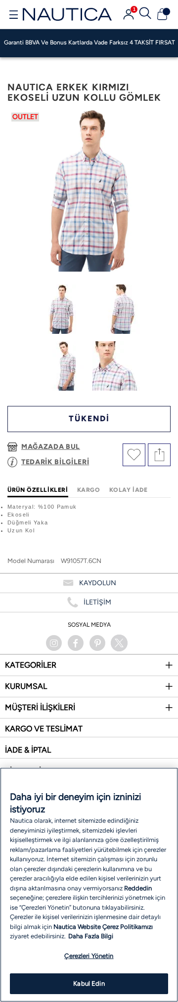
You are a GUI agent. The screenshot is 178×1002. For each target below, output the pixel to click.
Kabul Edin (88, 983)
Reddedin (138, 888)
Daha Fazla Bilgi (90, 936)
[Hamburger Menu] (13, 16)
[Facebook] (75, 643)
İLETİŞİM (97, 602)
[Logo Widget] (67, 14)
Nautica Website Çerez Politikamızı (103, 926)
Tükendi (89, 418)
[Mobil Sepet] (162, 14)
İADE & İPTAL (28, 750)
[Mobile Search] (145, 14)
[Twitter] (119, 643)
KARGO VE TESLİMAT (44, 728)
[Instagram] (53, 643)
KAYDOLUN (97, 583)
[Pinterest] (97, 643)
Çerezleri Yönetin (88, 956)
